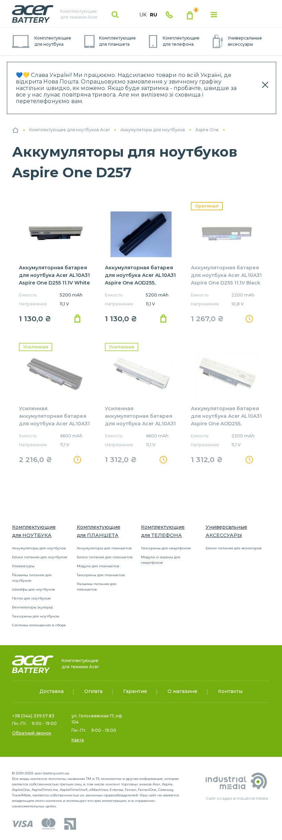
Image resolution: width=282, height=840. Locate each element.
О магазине (182, 691)
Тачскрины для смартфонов (166, 548)
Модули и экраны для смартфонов (160, 560)
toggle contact (169, 15)
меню (214, 15)
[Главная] (15, 130)
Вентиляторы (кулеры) (32, 607)
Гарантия (135, 691)
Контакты (230, 691)
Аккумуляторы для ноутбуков (39, 548)
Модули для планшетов (98, 566)
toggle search (115, 15)
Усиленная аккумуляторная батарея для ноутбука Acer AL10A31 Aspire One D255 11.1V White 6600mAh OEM (140, 423)
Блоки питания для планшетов (105, 557)
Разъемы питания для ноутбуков (32, 578)
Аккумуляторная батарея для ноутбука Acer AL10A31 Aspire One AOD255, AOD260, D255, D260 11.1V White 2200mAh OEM (226, 423)
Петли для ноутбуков (31, 598)
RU (153, 15)
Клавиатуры (23, 566)
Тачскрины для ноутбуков (35, 616)
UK (143, 15)
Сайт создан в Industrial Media (237, 798)
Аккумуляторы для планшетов (104, 548)
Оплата (93, 691)
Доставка (52, 691)
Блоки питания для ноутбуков (39, 557)
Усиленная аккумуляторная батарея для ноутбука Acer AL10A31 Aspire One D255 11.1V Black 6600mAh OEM (54, 423)
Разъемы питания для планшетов (96, 587)
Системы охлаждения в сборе (39, 625)
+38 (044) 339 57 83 (33, 715)
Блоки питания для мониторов (234, 548)
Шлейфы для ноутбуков (33, 589)
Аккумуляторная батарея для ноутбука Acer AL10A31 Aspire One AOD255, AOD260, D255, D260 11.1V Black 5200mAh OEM (140, 283)
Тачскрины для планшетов (101, 575)
